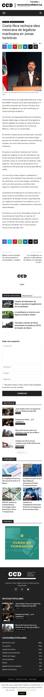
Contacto (11, 679)
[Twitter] (9, 46)
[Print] (35, 46)
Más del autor (27, 296)
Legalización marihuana (16, 22)
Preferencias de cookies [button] (26, 690)
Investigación (19, 447)
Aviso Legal (32, 679)
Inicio (4, 18)
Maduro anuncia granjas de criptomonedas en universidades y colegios (11, 257)
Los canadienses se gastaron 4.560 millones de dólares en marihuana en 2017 (32, 258)
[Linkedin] (25, 46)
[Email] (30, 46)
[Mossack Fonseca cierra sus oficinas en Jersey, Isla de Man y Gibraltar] (8, 433)
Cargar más (21, 452)
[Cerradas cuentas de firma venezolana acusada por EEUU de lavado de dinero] (8, 325)
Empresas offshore (21, 434)
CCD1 (6, 43)
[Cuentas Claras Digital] (22, 5)
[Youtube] (28, 589)
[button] (3, 13)
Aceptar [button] (22, 693)
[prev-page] (3, 333)
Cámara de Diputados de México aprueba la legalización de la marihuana (28, 304)
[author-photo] (22, 281)
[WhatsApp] (20, 46)
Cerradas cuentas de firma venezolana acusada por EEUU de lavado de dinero (28, 325)
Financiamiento (20, 424)
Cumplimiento (7, 475)
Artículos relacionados (12, 296)
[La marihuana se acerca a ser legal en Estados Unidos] (8, 315)
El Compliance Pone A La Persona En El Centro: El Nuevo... (11, 481)
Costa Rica (11, 18)
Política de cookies (21, 679)
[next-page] (7, 333)
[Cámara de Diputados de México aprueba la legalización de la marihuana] (8, 304)
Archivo (18, 413)
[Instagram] (16, 589)
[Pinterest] (15, 46)
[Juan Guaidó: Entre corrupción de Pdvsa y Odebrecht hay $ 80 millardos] (8, 412)
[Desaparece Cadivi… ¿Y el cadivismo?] (8, 422)
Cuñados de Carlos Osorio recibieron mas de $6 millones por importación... (27, 443)
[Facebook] (4, 46)
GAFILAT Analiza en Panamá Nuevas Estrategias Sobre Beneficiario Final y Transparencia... (9, 507)
